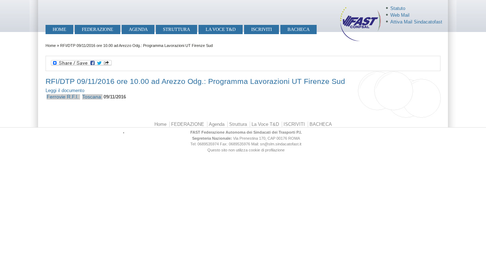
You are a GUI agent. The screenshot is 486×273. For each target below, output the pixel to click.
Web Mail (400, 15)
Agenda (138, 29)
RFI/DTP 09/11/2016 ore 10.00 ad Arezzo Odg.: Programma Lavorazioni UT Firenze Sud (195, 81)
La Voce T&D (221, 29)
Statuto (397, 8)
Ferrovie (56, 97)
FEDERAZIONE (97, 29)
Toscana (91, 97)
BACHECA (298, 29)
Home (59, 29)
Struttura (176, 29)
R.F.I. (73, 97)
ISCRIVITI (261, 29)
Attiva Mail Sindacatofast (416, 22)
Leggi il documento (65, 90)
